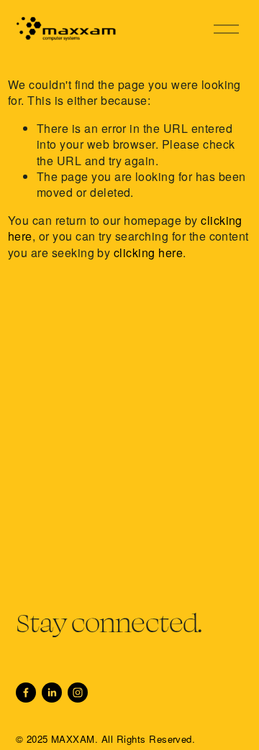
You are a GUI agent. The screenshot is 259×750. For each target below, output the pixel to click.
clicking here (148, 252)
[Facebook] (26, 692)
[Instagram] (78, 692)
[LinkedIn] (52, 692)
